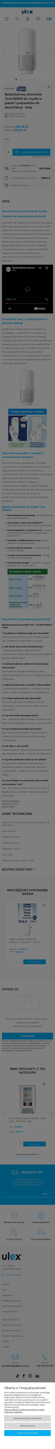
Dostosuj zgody (27, 1425)
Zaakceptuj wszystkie (27, 1433)
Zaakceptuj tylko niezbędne (28, 1418)
